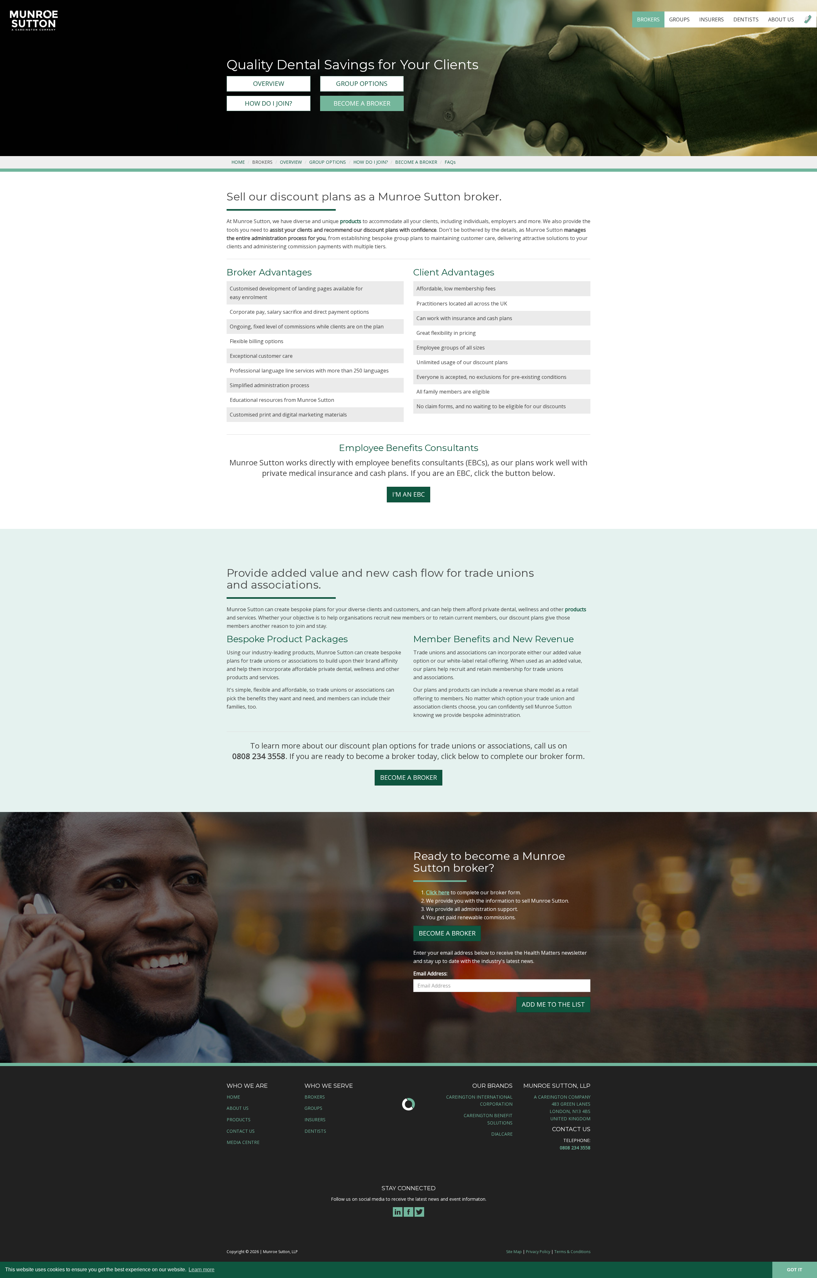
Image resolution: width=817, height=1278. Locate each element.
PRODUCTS (239, 1119)
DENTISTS (746, 19)
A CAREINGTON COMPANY (562, 1097)
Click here (437, 892)
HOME (238, 162)
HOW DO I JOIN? (268, 103)
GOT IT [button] (794, 1269)
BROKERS (648, 19)
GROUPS (679, 19)
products (350, 221)
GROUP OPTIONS (361, 83)
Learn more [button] (201, 1269)
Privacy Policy (538, 1251)
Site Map (514, 1251)
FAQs (450, 162)
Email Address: (430, 973)
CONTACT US (241, 1131)
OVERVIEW (268, 83)
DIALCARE (502, 1134)
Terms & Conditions (572, 1251)
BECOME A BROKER (362, 103)
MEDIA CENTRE (243, 1142)
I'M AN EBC (408, 494)
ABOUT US (781, 19)
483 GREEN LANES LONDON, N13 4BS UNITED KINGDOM (570, 1111)
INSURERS (711, 19)
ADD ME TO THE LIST (553, 1004)
